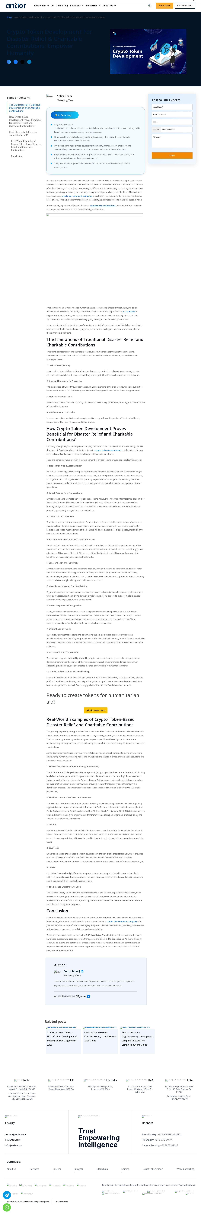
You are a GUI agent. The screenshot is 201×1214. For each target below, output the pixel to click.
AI (52, 5)
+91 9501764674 (163, 1139)
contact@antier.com (15, 1134)
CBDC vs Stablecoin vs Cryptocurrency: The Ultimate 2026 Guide (100, 1036)
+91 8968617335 (166, 1134)
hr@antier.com (12, 1139)
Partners (34, 1168)
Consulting (62, 5)
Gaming (125, 1168)
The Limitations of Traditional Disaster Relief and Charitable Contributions (24, 107)
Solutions (75, 5)
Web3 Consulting (185, 1168)
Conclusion (17, 156)
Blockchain (40, 5)
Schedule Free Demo (95, 710)
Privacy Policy (61, 1201)
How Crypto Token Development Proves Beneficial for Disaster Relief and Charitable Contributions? (25, 121)
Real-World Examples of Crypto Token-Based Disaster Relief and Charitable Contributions (26, 146)
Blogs (9, 17)
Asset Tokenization (153, 1168)
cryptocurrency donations (103, 205)
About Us (108, 5)
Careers (57, 1168)
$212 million (129, 311)
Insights (79, 1168)
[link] (88, 996)
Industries (91, 5)
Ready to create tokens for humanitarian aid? (23, 133)
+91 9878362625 (169, 1145)
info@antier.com (13, 1145)
